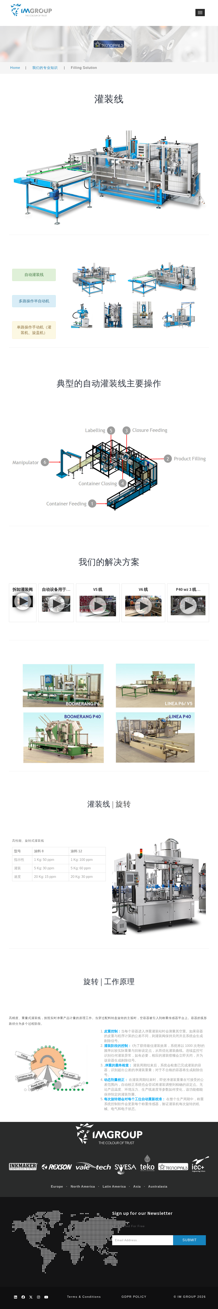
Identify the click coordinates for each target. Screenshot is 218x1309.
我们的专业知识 (45, 68)
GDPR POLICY (134, 1296)
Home (15, 68)
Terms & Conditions (84, 1296)
